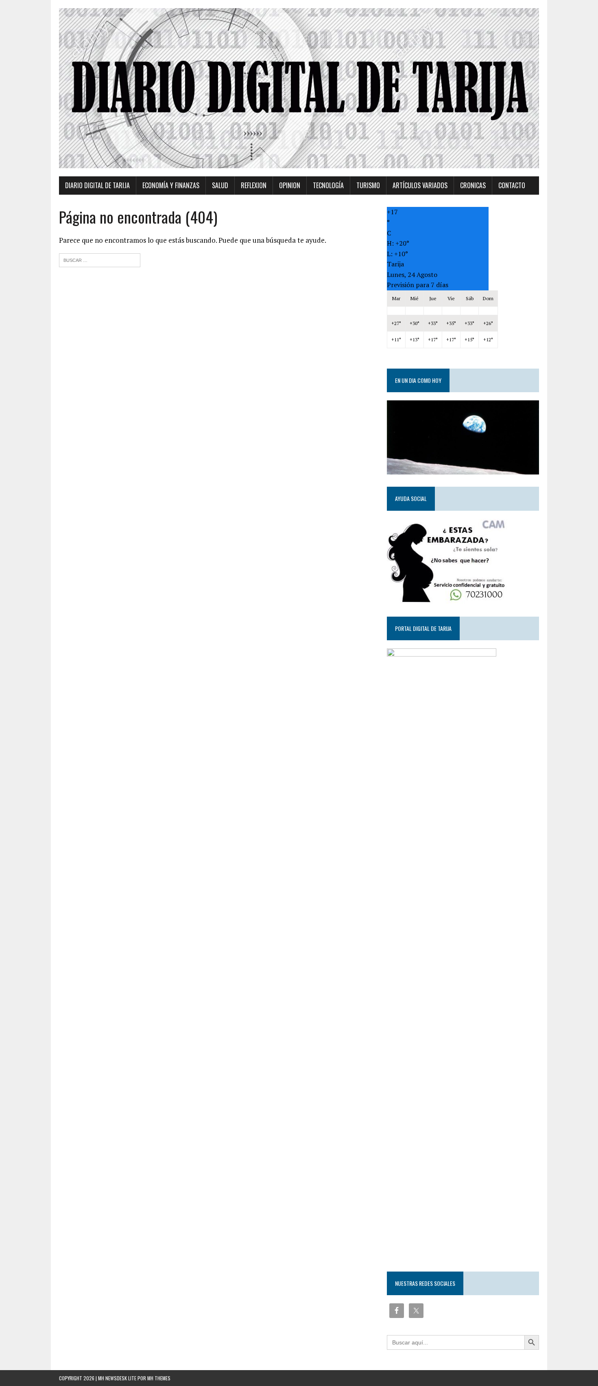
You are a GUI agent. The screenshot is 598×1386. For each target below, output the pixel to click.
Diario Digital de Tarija (97, 185)
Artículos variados (420, 185)
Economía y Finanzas (170, 185)
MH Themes (158, 1378)
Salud (220, 185)
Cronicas (473, 185)
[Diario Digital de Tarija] (299, 88)
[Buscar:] (99, 259)
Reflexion (253, 185)
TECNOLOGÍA (328, 185)
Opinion (289, 185)
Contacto (511, 185)
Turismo (368, 185)
